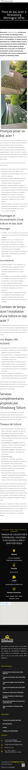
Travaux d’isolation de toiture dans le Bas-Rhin (13, 696)
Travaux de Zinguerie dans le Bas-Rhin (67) (13, 683)
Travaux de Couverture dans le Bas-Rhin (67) (14, 677)
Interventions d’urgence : (8, 449)
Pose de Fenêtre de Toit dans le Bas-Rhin (13, 707)
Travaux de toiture (10, 424)
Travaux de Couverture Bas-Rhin (12, 720)
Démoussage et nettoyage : (9, 436)
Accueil (2, 20)
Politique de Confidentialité (10, 731)
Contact (5, 727)
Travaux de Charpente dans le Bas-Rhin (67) (14, 688)
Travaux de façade (6, 456)
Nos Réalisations (7, 724)
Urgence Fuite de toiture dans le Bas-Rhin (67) (13, 672)
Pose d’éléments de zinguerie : (10, 442)
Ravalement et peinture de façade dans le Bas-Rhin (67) (14, 701)
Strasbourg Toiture (13, 32)
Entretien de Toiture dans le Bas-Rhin (13, 692)
